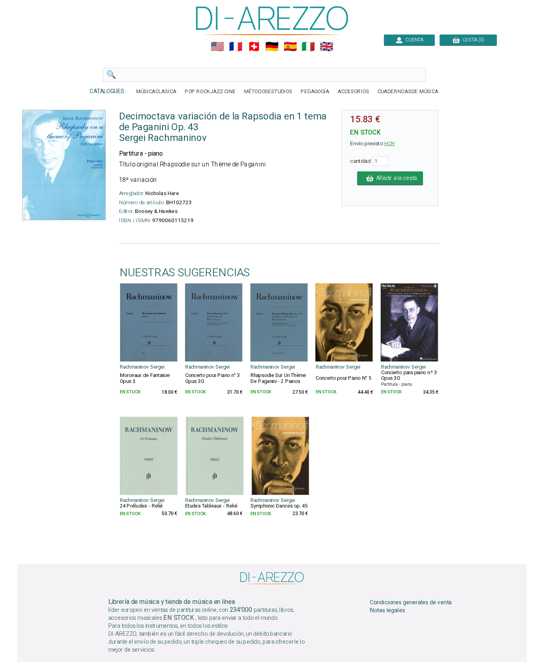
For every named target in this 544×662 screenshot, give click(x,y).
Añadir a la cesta (395, 178)
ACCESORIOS (353, 92)
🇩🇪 (272, 47)
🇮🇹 (308, 47)
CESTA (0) (472, 39)
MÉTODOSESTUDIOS (268, 92)
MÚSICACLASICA (156, 92)
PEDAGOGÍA (315, 92)
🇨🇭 (254, 47)
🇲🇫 (236, 47)
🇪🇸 (290, 47)
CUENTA (413, 39)
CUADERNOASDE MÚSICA (408, 92)
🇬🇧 (326, 47)
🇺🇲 (217, 47)
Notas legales (387, 610)
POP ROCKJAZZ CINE (210, 92)
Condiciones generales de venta (411, 602)
